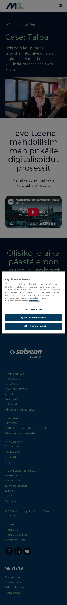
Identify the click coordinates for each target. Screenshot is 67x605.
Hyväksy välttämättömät (33, 318)
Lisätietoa (34, 301)
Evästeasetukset (33, 309)
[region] (33, 302)
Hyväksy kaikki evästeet (33, 326)
